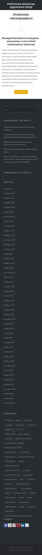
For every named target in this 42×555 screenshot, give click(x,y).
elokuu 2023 (8, 254)
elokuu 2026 (8, 189)
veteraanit (31, 507)
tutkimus (8, 493)
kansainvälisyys (11, 452)
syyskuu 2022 (9, 282)
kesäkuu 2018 (9, 356)
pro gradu (26, 470)
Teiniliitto (31, 479)
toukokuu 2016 (9, 403)
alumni (18, 420)
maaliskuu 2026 (9, 203)
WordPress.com (27, 550)
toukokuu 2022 (9, 287)
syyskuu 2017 (9, 370)
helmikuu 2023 (9, 268)
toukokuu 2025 (9, 226)
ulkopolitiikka (24, 502)
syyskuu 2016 (9, 398)
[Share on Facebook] (5, 525)
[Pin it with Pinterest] (18, 525)
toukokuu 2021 (9, 301)
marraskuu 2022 (9, 273)
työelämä (32, 493)
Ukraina (30, 497)
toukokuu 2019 (9, 342)
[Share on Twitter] (10, 525)
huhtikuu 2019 (9, 347)
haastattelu (19, 425)
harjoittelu (31, 425)
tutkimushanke (20, 493)
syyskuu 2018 (9, 352)
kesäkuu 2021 (9, 296)
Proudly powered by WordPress (20, 547)
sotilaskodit (27, 475)
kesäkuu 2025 (9, 221)
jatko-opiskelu (24, 434)
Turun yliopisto (26, 488)
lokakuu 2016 (8, 394)
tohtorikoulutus (11, 488)
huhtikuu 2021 (9, 305)
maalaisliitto (25, 452)
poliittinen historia (12, 466)
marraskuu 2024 (9, 240)
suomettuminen (11, 479)
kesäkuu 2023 (9, 259)
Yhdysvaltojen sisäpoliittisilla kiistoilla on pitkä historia (20, 150)
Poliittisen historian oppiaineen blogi (21, 5)
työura (21, 497)
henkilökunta (10, 429)
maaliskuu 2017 (9, 380)
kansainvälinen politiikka (14, 443)
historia (21, 429)
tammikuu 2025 (9, 235)
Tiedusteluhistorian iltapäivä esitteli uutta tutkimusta (19, 128)
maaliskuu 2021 (9, 310)
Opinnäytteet (10, 461)
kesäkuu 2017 (9, 375)
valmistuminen (10, 507)
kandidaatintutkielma (23, 439)
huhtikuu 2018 (9, 361)
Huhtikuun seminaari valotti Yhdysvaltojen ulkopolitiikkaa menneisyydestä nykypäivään (20, 136)
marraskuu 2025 (9, 217)
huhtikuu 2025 (9, 231)
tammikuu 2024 (9, 249)
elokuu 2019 (8, 338)
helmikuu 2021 (9, 315)
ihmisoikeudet (10, 434)
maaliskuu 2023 (9, 263)
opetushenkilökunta (26, 457)
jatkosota (8, 439)
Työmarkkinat (10, 497)
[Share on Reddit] (14, 525)
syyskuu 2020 (9, 328)
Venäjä (21, 507)
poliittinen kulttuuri (12, 470)
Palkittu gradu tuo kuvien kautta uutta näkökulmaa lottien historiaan (18, 143)
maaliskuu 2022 (9, 291)
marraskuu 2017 (9, 366)
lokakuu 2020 (8, 324)
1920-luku (9, 420)
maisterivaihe (10, 457)
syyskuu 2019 (9, 333)
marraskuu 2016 (9, 389)
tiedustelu (9, 484)
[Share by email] (27, 525)
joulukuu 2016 (9, 384)
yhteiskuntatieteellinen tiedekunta (18, 516)
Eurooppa (8, 425)
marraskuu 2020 (9, 319)
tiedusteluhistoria (23, 484)
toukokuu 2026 (9, 193)
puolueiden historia (12, 475)
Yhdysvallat (9, 511)
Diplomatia (28, 420)
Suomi (22, 479)
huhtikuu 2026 (9, 198)
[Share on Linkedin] (22, 525)
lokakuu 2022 (8, 277)
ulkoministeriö (10, 502)
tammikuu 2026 (9, 207)
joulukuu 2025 (9, 212)
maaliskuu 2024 (9, 245)
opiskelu (21, 461)
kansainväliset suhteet (13, 448)
